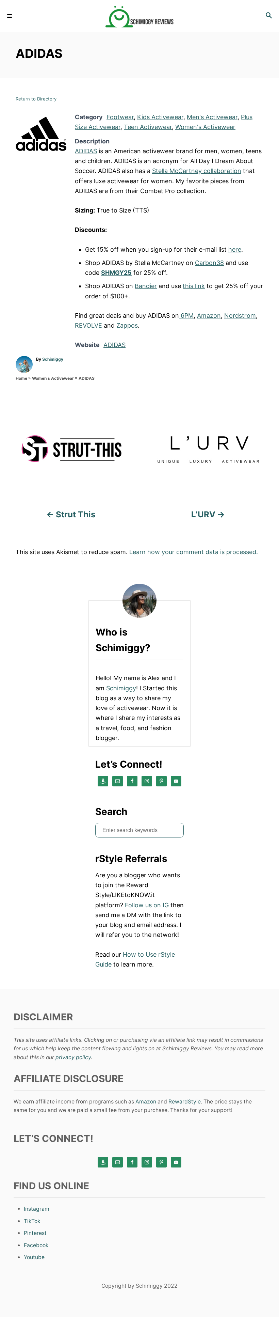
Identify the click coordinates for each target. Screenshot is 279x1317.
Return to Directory (36, 98)
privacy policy (73, 1057)
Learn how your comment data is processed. (193, 551)
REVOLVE (88, 325)
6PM (186, 315)
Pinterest (35, 1233)
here (234, 249)
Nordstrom (240, 315)
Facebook (36, 1245)
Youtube (34, 1257)
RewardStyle (184, 1101)
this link (194, 285)
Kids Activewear (160, 117)
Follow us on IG (147, 905)
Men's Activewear (212, 117)
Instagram (36, 1209)
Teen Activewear (148, 126)
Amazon (209, 315)
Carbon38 (209, 262)
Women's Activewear (205, 126)
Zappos (127, 325)
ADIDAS (86, 151)
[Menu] (10, 16)
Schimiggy (52, 359)
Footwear (120, 117)
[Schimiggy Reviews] (139, 16)
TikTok (32, 1221)
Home (21, 378)
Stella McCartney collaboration (196, 170)
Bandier (146, 285)
